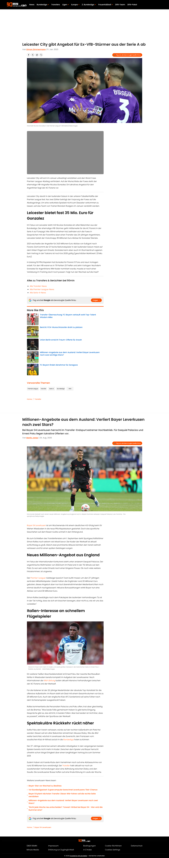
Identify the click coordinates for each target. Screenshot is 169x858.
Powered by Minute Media (78, 856)
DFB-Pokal (132, 4)
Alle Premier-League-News (42, 289)
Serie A (51, 389)
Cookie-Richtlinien (113, 845)
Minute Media (33, 849)
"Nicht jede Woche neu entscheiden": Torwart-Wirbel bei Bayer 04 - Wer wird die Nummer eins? (66, 808)
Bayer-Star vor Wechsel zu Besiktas (45, 785)
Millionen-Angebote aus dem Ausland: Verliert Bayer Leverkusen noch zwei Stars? (63, 802)
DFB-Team (120, 4)
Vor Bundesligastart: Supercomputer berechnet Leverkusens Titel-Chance (63, 789)
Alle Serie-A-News (38, 292)
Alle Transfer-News (38, 286)
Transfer (43, 389)
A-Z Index (87, 849)
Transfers (55, 4)
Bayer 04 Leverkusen (36, 525)
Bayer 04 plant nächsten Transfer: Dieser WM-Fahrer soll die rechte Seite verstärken (62, 795)
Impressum (53, 845)
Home (29, 399)
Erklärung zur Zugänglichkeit (61, 849)
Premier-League (38, 578)
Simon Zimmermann (36, 49)
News (31, 4)
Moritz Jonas (32, 437)
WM (70, 389)
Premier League (33, 389)
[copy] (41, 54)
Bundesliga (61, 389)
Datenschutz (136, 845)
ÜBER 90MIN (32, 845)
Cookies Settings (112, 849)
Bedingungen (89, 845)
